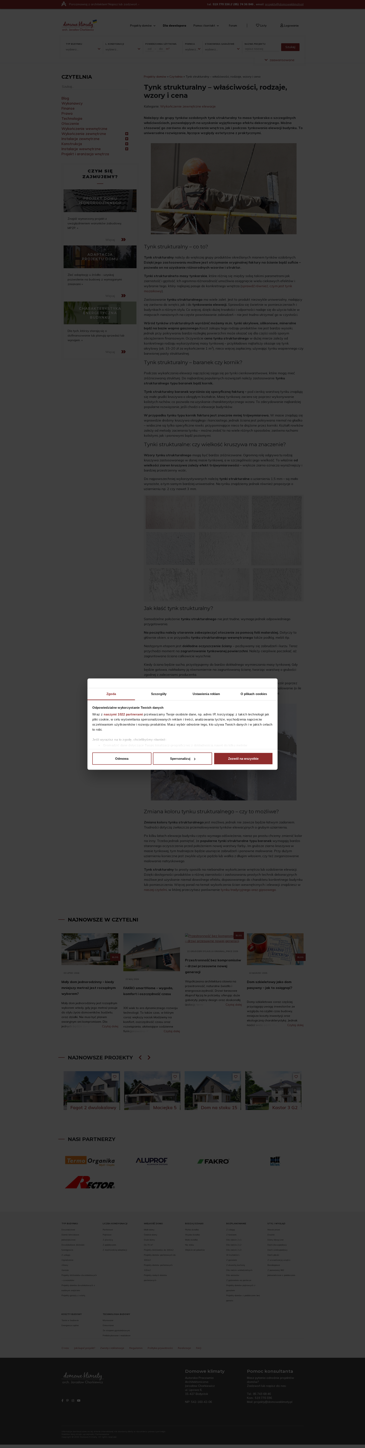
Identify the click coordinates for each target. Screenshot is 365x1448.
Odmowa (121, 758)
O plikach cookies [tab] (254, 693)
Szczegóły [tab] (158, 693)
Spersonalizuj (180, 758)
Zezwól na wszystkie (243, 758)
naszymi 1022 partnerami (123, 714)
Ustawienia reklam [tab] (206, 693)
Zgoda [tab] (111, 693)
